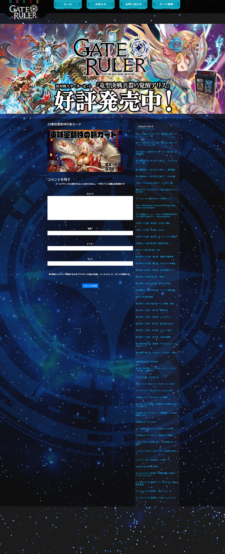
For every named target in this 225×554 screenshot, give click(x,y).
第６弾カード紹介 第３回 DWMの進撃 (153, 337)
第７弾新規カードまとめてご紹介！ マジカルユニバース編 (156, 161)
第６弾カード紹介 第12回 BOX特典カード (155, 270)
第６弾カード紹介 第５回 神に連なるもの (154, 323)
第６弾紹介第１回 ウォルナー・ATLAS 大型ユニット (156, 353)
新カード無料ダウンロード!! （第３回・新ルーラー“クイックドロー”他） (156, 143)
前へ (3, 69)
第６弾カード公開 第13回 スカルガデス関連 (155, 263)
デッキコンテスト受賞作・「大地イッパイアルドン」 (156, 498)
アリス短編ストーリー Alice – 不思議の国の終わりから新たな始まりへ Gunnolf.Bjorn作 (156, 215)
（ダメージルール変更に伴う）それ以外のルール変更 (156, 442)
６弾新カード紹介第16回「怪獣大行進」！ (153, 243)
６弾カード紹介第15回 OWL (148, 249)
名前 (90, 228)
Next (222, 69)
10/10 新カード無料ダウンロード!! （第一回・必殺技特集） (156, 152)
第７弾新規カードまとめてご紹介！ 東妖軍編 (155, 169)
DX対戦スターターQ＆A (146, 421)
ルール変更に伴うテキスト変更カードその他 (154, 428)
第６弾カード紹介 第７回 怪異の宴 (151, 310)
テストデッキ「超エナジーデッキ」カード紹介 (155, 383)
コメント (90, 193)
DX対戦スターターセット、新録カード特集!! (154, 435)
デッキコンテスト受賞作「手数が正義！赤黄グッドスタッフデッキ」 (156, 474)
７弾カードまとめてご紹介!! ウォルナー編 (154, 183)
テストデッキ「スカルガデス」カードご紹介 (154, 390)
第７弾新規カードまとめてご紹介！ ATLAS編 (155, 176)
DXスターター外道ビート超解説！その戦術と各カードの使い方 (157, 405)
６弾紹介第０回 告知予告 (147, 361)
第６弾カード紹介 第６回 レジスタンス (153, 316)
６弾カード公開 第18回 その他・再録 (153, 223)
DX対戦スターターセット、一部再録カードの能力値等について (157, 413)
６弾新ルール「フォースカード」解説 (151, 397)
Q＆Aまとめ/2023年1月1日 (147, 466)
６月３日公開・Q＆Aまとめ (147, 377)
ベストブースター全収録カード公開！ (151, 459)
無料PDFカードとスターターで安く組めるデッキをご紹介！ (156, 190)
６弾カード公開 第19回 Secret (150, 229)
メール (90, 243)
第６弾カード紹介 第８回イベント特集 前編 (155, 303)
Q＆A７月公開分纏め (144, 296)
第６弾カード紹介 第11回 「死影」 (150, 276)
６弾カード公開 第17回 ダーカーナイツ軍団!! (156, 236)
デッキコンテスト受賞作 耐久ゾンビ (152, 491)
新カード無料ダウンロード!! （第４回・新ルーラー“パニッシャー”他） (156, 134)
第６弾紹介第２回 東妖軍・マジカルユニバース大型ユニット (156, 344)
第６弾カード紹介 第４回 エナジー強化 (153, 330)
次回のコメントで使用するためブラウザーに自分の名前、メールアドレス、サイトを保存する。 (91, 274)
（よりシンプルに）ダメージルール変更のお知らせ (156, 451)
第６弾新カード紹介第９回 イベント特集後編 (155, 290)
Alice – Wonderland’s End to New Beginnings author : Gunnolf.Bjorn (157, 206)
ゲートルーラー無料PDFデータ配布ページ (153, 198)
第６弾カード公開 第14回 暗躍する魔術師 (154, 256)
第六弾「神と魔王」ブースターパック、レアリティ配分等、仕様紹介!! (156, 369)
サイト (90, 259)
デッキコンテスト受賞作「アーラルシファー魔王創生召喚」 (156, 483)
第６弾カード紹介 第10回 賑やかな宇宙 (153, 283)
